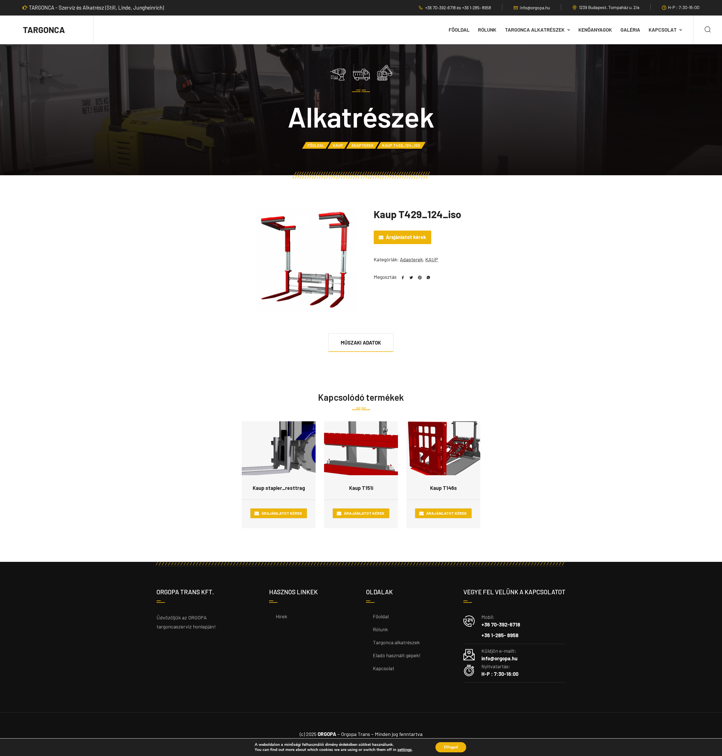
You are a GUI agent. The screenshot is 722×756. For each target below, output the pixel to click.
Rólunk (487, 30)
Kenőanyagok (595, 30)
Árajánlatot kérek (406, 237)
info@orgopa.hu (535, 7)
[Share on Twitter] (409, 277)
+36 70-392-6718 (441, 7)
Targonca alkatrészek (535, 30)
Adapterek (362, 145)
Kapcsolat (663, 30)
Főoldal (459, 30)
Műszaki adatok (361, 342)
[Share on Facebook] (401, 277)
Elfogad (451, 747)
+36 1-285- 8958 (476, 7)
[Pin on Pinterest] (417, 277)
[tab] (361, 342)
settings (404, 749)
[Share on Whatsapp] (426, 277)
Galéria (630, 30)
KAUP (338, 145)
